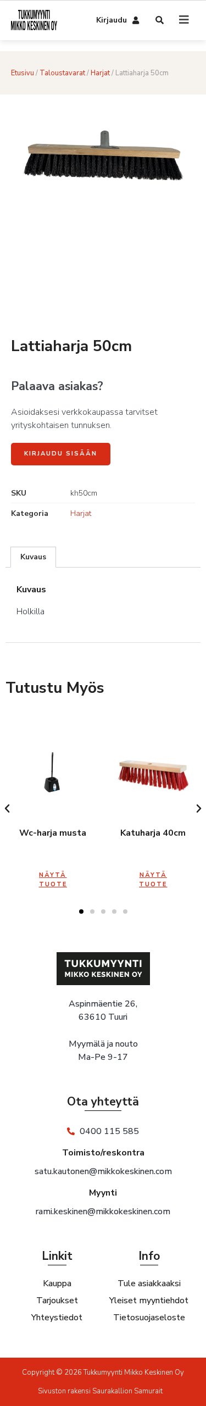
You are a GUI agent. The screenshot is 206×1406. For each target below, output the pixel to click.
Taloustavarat (62, 73)
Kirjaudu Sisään (60, 453)
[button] (7, 809)
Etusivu (22, 73)
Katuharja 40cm (153, 833)
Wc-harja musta (52, 833)
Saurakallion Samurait (127, 1391)
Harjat (100, 73)
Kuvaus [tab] (33, 557)
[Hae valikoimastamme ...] (160, 21)
